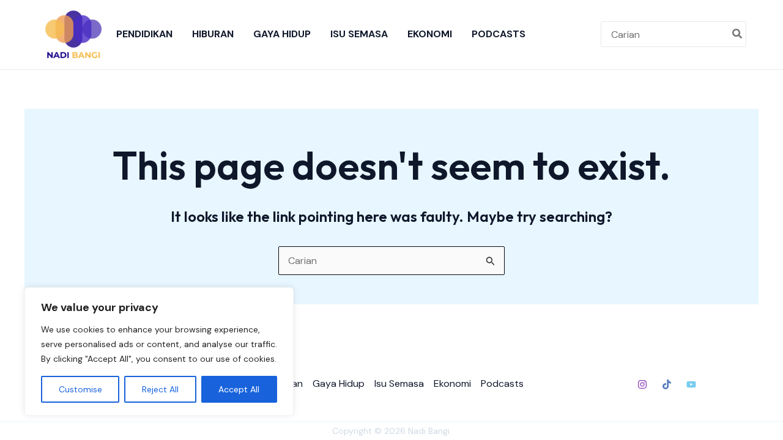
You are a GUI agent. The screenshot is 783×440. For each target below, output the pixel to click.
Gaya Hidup (282, 34)
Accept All (238, 389)
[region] (159, 351)
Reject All (160, 389)
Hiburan (213, 34)
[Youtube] (691, 384)
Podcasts (498, 34)
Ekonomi (429, 34)
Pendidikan (144, 34)
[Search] (738, 34)
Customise (80, 389)
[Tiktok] (667, 384)
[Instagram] (642, 384)
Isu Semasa (359, 34)
